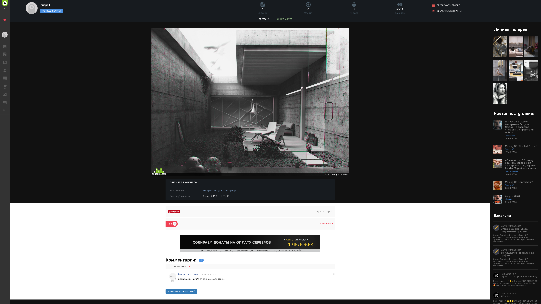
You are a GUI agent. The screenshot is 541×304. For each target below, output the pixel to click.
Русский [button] (6, 110)
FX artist (506, 296)
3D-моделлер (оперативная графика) (517, 254)
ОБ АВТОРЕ (264, 19)
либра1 (45, 5)
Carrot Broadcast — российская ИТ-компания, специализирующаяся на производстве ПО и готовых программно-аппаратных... (514, 238)
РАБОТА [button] (5, 70)
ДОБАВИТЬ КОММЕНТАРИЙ (181, 291)
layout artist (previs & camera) (519, 276)
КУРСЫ (5, 94)
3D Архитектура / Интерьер (219, 190)
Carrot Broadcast (511, 226)
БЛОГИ (5, 62)
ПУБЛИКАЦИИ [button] (5, 54)
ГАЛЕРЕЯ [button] (5, 46)
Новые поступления (515, 113)
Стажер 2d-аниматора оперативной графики (514, 230)
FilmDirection (508, 273)
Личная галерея (510, 29)
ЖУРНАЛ (6, 78)
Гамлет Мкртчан (188, 274)
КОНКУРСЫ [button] (5, 86)
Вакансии (502, 215)
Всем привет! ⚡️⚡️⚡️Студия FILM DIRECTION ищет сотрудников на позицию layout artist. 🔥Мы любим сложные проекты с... (515, 283)
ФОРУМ (5, 102)
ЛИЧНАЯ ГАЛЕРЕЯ (284, 19)
